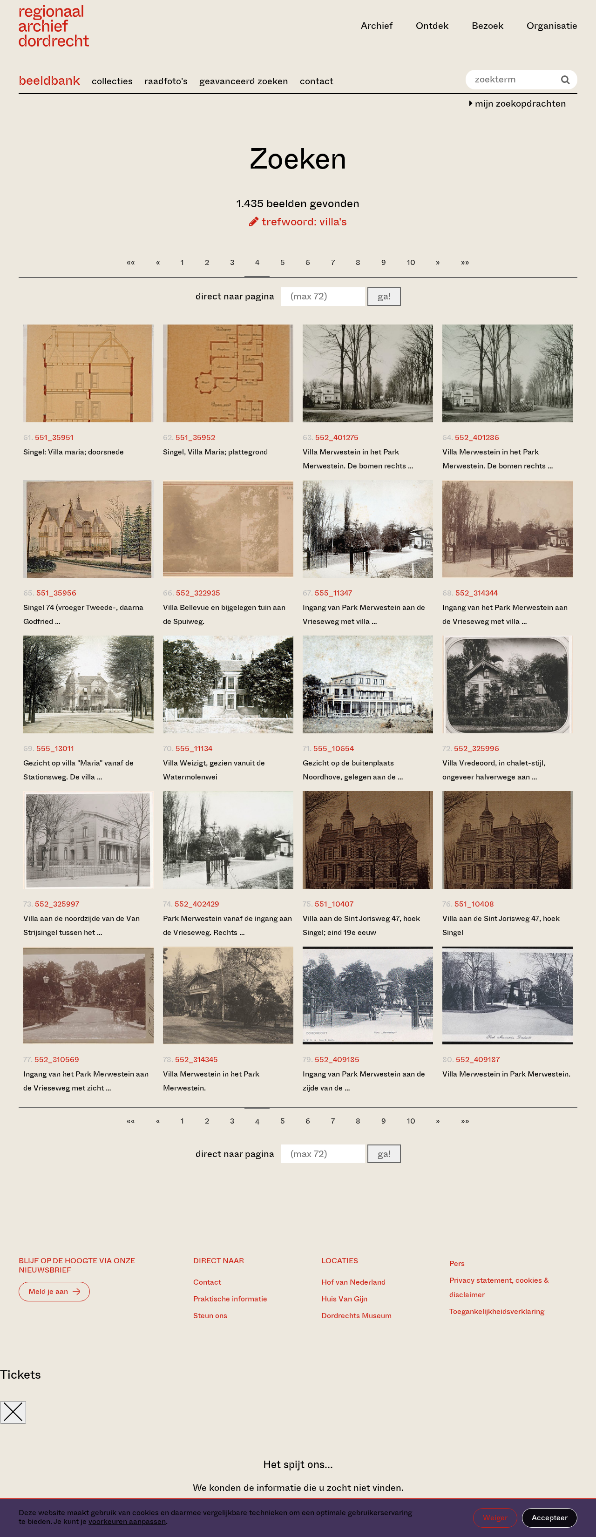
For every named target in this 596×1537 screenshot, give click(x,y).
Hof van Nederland (353, 1282)
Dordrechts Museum (356, 1315)
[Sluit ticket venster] (13, 1412)
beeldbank (49, 80)
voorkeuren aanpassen (127, 1521)
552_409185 (337, 1059)
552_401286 (477, 437)
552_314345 (196, 1059)
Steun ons (210, 1315)
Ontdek (432, 26)
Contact (207, 1282)
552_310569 (56, 1059)
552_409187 (478, 1059)
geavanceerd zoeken (243, 81)
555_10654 (333, 748)
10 (411, 262)
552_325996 (476, 748)
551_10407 (334, 904)
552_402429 (197, 904)
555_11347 (333, 593)
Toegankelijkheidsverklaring (496, 1311)
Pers (457, 1263)
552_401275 (337, 437)
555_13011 (55, 748)
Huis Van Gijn (344, 1298)
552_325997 (57, 904)
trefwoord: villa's (303, 222)
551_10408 (474, 904)
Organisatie (552, 26)
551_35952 (195, 437)
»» (465, 262)
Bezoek (487, 26)
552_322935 (198, 593)
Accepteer (550, 1517)
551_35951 (54, 437)
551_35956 (56, 593)
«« (131, 262)
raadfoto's (166, 81)
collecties (112, 81)
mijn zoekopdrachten (519, 103)
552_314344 (476, 593)
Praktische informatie (230, 1298)
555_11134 (194, 748)
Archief (377, 26)
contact (316, 81)
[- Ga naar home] (102, 26)
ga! (384, 296)
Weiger (495, 1517)
